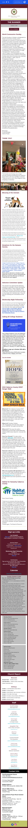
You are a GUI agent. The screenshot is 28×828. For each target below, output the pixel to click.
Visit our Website (14, 29)
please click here (18, 545)
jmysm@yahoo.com (14, 729)
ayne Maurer (14, 759)
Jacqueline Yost (14, 726)
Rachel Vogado (14, 719)
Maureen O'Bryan (14, 753)
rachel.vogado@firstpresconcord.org (14, 723)
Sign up (7, 536)
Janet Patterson (14, 765)
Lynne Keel (14, 711)
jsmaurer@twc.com (14, 762)
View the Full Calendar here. (14, 573)
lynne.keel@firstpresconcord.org (14, 716)
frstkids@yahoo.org (14, 756)
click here (10, 437)
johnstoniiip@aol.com (8, 475)
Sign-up (14, 555)
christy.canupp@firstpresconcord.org (14, 746)
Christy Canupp (14, 743)
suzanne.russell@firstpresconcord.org (14, 740)
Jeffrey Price (14, 732)
